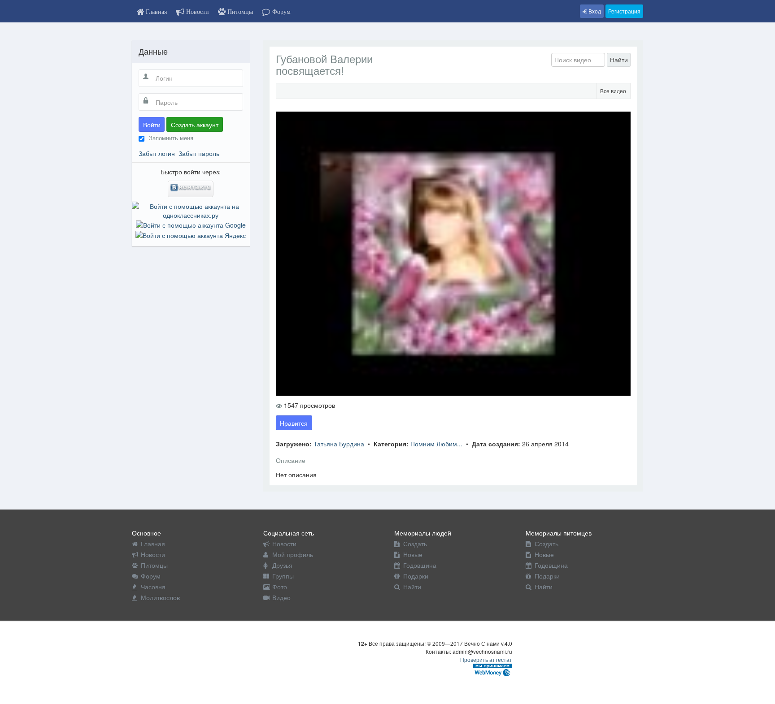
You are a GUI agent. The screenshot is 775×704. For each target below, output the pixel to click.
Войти (152, 124)
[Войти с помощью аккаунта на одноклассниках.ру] (191, 209)
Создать (415, 543)
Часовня (153, 586)
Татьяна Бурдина (339, 443)
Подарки (415, 575)
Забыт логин (157, 153)
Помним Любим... (437, 443)
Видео (281, 597)
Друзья (282, 565)
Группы (283, 575)
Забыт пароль (199, 153)
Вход (594, 11)
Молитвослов (160, 597)
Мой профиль (292, 554)
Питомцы (154, 565)
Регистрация (624, 11)
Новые (412, 554)
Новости (153, 554)
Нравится (294, 423)
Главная (153, 543)
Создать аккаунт (194, 124)
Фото (279, 586)
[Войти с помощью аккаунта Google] (191, 224)
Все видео (613, 91)
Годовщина (419, 565)
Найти (619, 59)
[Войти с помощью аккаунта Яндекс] (190, 233)
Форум (151, 575)
